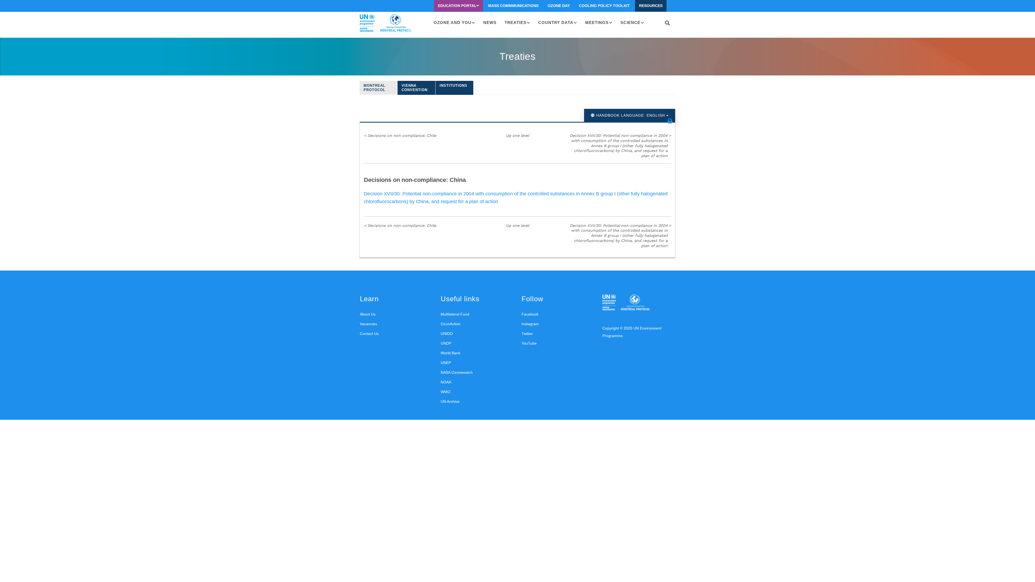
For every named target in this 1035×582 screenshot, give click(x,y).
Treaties (515, 22)
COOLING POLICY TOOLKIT (604, 6)
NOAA (446, 382)
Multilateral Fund (455, 314)
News (489, 22)
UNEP (446, 363)
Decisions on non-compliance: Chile (400, 135)
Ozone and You (452, 22)
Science (630, 22)
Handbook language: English (630, 115)
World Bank (450, 353)
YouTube (529, 343)
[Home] (386, 23)
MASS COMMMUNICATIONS (513, 6)
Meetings (597, 22)
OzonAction (450, 324)
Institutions (453, 86)
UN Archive (450, 401)
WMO (445, 392)
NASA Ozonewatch (457, 372)
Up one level (517, 135)
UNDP (446, 343)
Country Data (555, 22)
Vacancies (368, 324)
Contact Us (369, 333)
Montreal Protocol (374, 88)
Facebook (530, 314)
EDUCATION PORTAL (457, 6)
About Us (367, 314)
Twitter (527, 333)
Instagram (530, 324)
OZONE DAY (559, 6)
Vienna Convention (414, 88)
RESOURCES (651, 6)
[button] (670, 121)
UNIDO (447, 333)
